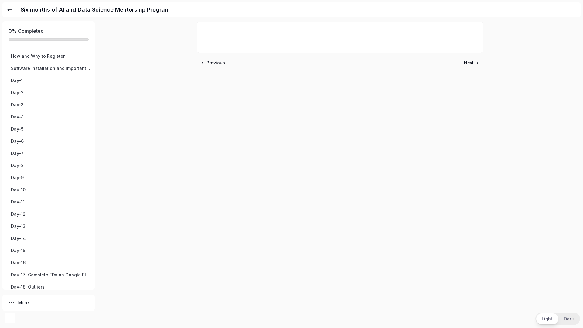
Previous (215, 62)
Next (469, 62)
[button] (48, 56)
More (23, 302)
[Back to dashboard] (9, 9)
